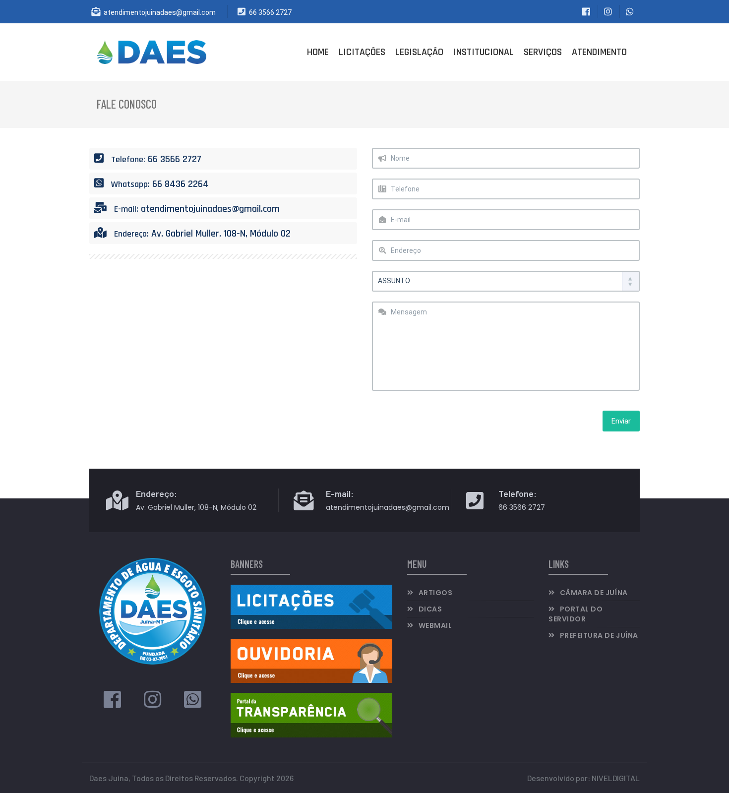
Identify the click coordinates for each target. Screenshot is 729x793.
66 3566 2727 (270, 12)
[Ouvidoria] (311, 660)
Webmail (435, 625)
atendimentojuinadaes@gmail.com (160, 12)
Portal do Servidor (575, 614)
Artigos (436, 593)
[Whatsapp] (192, 703)
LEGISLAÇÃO (419, 52)
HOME (318, 52)
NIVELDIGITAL (616, 778)
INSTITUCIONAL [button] (483, 52)
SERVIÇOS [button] (543, 52)
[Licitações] (311, 605)
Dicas (430, 609)
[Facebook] (112, 703)
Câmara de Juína (594, 593)
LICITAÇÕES (362, 52)
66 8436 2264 (180, 184)
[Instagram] (152, 703)
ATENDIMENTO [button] (599, 52)
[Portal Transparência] (311, 714)
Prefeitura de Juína (599, 635)
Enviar (621, 421)
